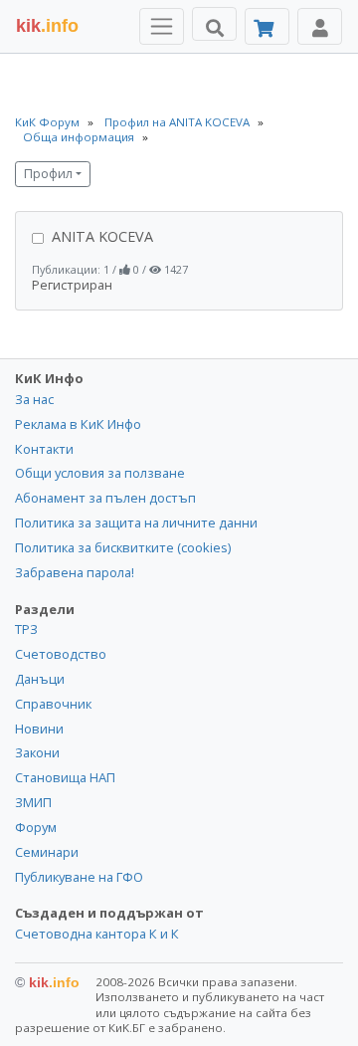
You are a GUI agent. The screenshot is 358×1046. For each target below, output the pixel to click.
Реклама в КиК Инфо (78, 424)
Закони (37, 752)
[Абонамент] (267, 26)
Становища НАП (65, 777)
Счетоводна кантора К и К (97, 933)
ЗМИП (33, 802)
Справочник (53, 704)
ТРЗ (26, 629)
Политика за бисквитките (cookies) (123, 547)
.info (47, 26)
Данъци (40, 679)
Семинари (47, 852)
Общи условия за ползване (100, 473)
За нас (34, 399)
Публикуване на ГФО (79, 877)
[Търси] (214, 24)
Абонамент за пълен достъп (105, 498)
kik (47, 982)
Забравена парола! (74, 572)
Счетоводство (60, 654)
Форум (36, 827)
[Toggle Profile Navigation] (319, 26)
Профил (48, 173)
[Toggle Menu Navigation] (161, 26)
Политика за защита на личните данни (136, 522)
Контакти (44, 449)
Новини (39, 728)
